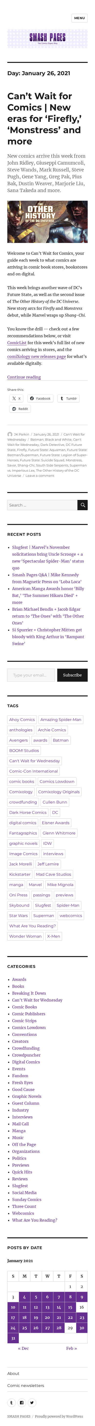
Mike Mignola (60, 884)
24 (13, 1327)
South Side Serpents (52, 465)
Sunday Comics (26, 1199)
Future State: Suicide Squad (42, 460)
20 (47, 1317)
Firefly (22, 450)
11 (24, 1307)
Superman (43, 915)
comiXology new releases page (36, 356)
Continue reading (24, 377)
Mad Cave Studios (53, 874)
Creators (20, 1041)
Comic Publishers (28, 1013)
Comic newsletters (25, 1385)
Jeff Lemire (48, 864)
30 (81, 1327)
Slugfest (43, 905)
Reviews (20, 1178)
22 (70, 1317)
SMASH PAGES (18, 1416)
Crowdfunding (26, 1048)
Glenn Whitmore (59, 833)
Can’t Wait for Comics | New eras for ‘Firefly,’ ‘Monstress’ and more (44, 118)
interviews (53, 853)
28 (59, 1327)
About (13, 1373)
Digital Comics (26, 1061)
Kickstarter (19, 874)
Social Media (24, 1192)
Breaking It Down (29, 993)
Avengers (18, 740)
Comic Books (24, 1006)
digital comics (22, 822)
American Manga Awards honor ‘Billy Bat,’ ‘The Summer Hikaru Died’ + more (48, 595)
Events (18, 1068)
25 (24, 1327)
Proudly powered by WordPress (59, 1416)
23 (82, 1317)
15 (70, 1307)
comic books (21, 781)
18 (24, 1317)
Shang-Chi (26, 465)
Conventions (24, 1034)
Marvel (35, 884)
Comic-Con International (33, 771)
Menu (79, 18)
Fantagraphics (23, 833)
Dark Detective (52, 445)
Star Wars (18, 915)
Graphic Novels (26, 1096)
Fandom (20, 1075)
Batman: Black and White (51, 439)
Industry (20, 1110)
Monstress (74, 460)
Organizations (26, 1151)
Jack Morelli (20, 864)
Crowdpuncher (26, 1055)
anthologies (20, 730)
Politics (19, 1158)
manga (16, 884)
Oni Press (18, 895)
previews (64, 895)
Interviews (22, 1117)
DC (55, 812)
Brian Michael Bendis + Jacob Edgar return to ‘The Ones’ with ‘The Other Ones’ (48, 616)
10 (13, 1307)
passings (41, 895)
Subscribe (72, 675)
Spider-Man (68, 905)
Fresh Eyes (22, 1082)
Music (18, 1137)
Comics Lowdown (57, 781)
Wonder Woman (25, 936)
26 (35, 1327)
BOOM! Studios (24, 750)
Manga (19, 1130)
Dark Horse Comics (28, 812)
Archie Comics (52, 730)
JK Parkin (21, 434)
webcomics (71, 915)
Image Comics (23, 853)
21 (59, 1317)
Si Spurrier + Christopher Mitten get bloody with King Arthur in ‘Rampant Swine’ (48, 636)
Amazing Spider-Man (60, 719)
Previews (20, 1165)
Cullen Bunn (55, 802)
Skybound (19, 905)
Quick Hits (22, 1172)
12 (36, 1307)
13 (47, 1307)
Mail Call (20, 1123)
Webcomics (23, 1213)
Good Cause (23, 1089)
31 (13, 1338)
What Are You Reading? (32, 926)
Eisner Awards (55, 822)
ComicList (17, 342)
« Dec (23, 1348)
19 (36, 1317)
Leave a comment (40, 476)
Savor (11, 465)
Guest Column (25, 1103)
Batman (61, 740)
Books (18, 986)
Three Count (24, 1206)
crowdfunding (23, 802)
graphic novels (23, 843)
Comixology (21, 792)
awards (40, 740)
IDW (47, 843)
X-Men (53, 936)
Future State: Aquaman (47, 450)
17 (13, 1317)
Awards (19, 979)
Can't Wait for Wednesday (34, 761)
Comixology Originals (59, 792)
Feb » (71, 1348)
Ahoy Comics (22, 719)
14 (59, 1307)
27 (47, 1327)
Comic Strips (24, 1020)
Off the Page (24, 1144)
